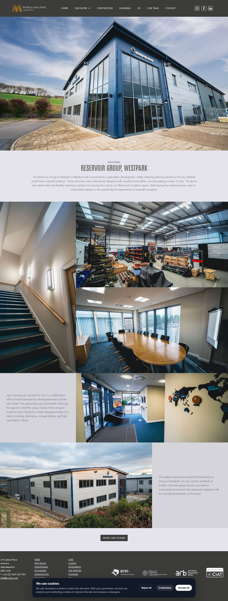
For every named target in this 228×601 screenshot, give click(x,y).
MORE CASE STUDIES (114, 538)
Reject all (146, 587)
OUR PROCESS (105, 8)
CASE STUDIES (72, 561)
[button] (82, 8)
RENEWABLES (74, 567)
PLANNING (125, 8)
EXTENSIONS (40, 570)
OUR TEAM (153, 8)
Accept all (183, 587)
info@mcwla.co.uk (9, 578)
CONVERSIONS (41, 567)
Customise (165, 587)
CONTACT (170, 8)
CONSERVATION (41, 574)
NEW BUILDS (40, 563)
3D (139, 8)
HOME (64, 8)
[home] (29, 8)
